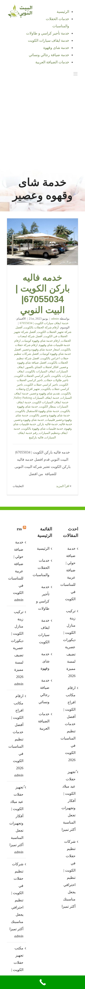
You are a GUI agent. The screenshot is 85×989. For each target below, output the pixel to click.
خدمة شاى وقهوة (45, 661)
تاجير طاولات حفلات (56, 380)
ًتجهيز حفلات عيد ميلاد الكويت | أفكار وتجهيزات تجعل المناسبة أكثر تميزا (16, 816)
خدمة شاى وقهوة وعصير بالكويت (50, 415)
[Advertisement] (42, 123)
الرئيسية (43, 548)
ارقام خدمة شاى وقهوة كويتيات (41, 340)
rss (19, 529)
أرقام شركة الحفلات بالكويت (41, 327)
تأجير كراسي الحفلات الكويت (32, 376)
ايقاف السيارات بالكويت (40, 371)
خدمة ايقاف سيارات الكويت (43, 631)
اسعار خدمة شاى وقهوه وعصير (41, 349)
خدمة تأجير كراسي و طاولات (42, 597)
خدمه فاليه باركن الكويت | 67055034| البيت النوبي (42, 242)
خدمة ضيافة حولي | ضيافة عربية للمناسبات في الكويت (16, 567)
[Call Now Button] (42, 982)
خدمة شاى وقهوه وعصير (29, 419)
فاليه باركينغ (36, 437)
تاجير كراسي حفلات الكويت (41, 384)
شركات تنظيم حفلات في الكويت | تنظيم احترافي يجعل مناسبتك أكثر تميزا (16, 896)
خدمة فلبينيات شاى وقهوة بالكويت (42, 428)
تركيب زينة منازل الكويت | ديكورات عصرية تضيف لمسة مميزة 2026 (17, 644)
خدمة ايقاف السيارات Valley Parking (36, 397)
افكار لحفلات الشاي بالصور (42, 367)
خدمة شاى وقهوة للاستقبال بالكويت (37, 411)
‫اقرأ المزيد (63, 486)
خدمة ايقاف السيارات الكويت (50, 402)
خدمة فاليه (65, 424)
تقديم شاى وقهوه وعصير (45, 393)
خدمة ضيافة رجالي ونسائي (44, 691)
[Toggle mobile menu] (75, 73)
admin (55, 318)
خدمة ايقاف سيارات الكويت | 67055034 (44, 323)
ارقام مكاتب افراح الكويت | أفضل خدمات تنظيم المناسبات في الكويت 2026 (16, 732)
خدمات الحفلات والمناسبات (42, 568)
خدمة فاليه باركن (47, 424)
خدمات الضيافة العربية (43, 721)
